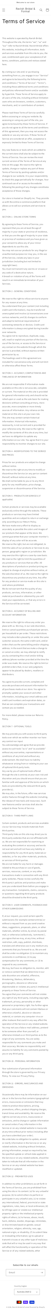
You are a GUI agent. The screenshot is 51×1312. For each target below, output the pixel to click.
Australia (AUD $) (24, 1291)
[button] (3, 10)
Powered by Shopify (37, 1307)
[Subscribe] (42, 1272)
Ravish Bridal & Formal (21, 1307)
